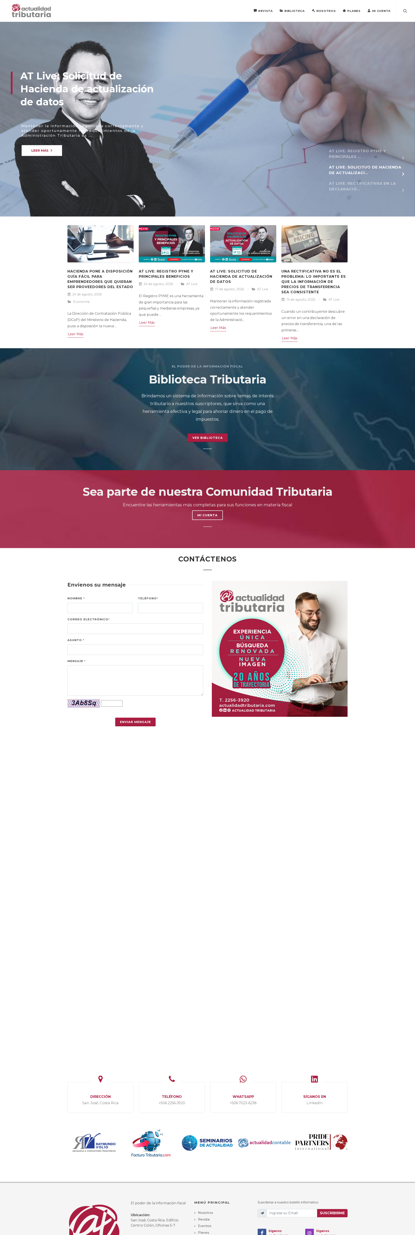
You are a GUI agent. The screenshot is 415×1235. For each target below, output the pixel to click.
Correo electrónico (88, 619)
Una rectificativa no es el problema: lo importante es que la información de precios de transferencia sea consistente (313, 281)
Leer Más (75, 334)
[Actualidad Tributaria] (31, 11)
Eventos (204, 1226)
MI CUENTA (207, 515)
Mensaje (76, 661)
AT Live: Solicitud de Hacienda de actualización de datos (241, 276)
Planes (353, 11)
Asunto (75, 640)
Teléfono (148, 598)
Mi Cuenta (381, 11)
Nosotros (326, 11)
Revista (265, 11)
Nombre (76, 598)
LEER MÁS (39, 150)
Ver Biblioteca (207, 438)
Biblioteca (294, 11)
